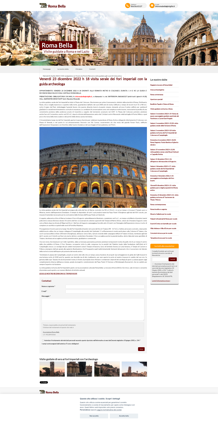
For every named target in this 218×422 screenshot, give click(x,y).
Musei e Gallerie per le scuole (160, 214)
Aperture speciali (156, 99)
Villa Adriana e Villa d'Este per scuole (163, 228)
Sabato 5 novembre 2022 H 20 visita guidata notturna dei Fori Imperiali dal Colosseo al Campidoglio (163, 132)
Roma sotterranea (156, 94)
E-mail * (44, 291)
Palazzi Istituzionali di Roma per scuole (163, 219)
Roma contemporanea (158, 204)
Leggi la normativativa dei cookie (109, 410)
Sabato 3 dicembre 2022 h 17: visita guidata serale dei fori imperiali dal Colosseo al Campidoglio (162, 168)
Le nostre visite (63, 69)
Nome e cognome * (48, 286)
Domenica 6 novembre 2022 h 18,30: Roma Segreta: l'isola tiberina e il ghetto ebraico (164, 142)
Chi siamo (79, 69)
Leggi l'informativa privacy (161, 281)
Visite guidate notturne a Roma (161, 109)
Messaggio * (46, 296)
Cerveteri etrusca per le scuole (161, 233)
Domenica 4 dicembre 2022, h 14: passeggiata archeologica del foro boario (162, 178)
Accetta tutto (124, 416)
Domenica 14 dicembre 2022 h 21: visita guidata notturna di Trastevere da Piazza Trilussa (164, 197)
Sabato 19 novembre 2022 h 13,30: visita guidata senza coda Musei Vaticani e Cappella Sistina (164, 152)
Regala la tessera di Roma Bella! (161, 85)
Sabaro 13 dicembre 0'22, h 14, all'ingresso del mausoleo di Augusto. (163, 160)
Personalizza (85, 410)
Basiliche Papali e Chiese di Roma (162, 104)
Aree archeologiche (157, 90)
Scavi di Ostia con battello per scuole (163, 224)
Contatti (92, 69)
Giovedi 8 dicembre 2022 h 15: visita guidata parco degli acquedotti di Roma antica (164, 187)
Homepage (47, 69)
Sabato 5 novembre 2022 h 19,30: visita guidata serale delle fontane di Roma (164, 124)
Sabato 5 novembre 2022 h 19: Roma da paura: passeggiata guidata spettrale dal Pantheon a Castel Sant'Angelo (164, 116)
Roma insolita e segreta (158, 209)
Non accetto (94, 416)
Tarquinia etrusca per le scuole (161, 238)
